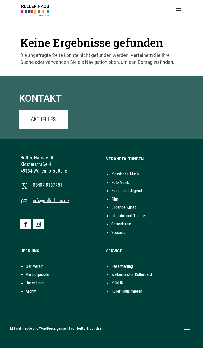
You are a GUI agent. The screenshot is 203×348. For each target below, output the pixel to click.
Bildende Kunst (123, 207)
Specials (118, 232)
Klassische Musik (125, 174)
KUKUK (117, 283)
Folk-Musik (120, 182)
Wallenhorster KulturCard (131, 274)
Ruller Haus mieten (126, 291)
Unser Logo (35, 283)
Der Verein (34, 266)
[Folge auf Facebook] (25, 224)
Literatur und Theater (128, 215)
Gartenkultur (121, 224)
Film (114, 199)
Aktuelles (43, 119)
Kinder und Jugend (126, 190)
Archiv (31, 291)
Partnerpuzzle (37, 274)
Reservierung (122, 266)
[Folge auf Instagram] (38, 224)
